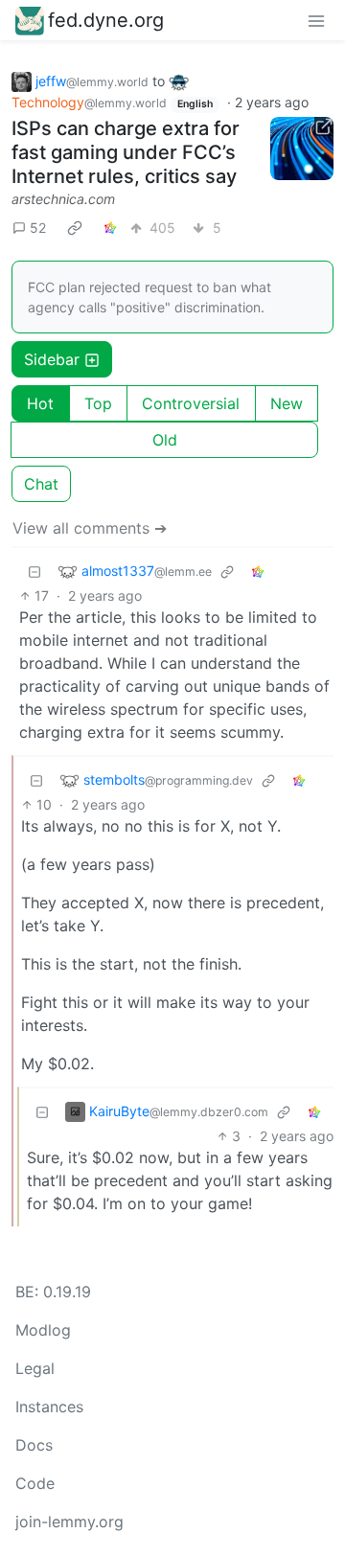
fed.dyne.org (106, 20)
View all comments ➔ (89, 528)
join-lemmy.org (69, 1521)
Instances (49, 1406)
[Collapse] (34, 570)
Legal (35, 1368)
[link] (75, 227)
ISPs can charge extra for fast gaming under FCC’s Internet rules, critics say (126, 152)
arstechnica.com (63, 199)
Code (35, 1483)
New (286, 403)
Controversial (191, 403)
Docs (34, 1444)
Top (98, 403)
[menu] (316, 20)
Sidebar (52, 359)
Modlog (43, 1329)
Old (164, 439)
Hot (40, 403)
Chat (41, 483)
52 (38, 227)
